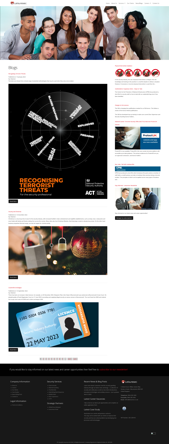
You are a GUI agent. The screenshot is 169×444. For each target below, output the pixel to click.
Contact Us (156, 3)
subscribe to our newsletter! (113, 369)
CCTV (50, 399)
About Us (114, 3)
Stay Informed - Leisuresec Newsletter (126, 185)
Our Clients (130, 3)
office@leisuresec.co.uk (131, 399)
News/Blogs (139, 3)
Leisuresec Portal (53, 409)
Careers (147, 3)
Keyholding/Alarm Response (56, 392)
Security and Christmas (14, 211)
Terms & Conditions (17, 405)
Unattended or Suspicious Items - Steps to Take (128, 89)
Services (121, 3)
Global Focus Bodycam (55, 407)
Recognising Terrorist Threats (17, 74)
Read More (13, 201)
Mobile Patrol (52, 394)
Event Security (52, 385)
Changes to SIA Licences (122, 105)
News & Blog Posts (17, 394)
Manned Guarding (53, 387)
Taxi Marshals (52, 390)
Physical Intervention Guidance (123, 66)
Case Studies (15, 392)
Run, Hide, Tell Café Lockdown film (124, 164)
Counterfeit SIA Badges (15, 287)
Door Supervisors (53, 396)
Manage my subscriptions (124, 218)
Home (108, 3)
